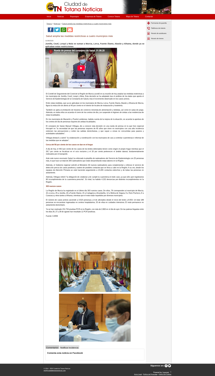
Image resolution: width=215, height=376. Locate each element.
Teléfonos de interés (158, 28)
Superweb (165, 372)
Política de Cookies (165, 374)
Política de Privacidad (150, 374)
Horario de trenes (157, 38)
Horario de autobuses (158, 33)
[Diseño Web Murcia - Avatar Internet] (170, 372)
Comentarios (52, 348)
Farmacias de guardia (159, 23)
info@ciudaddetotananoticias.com (55, 370)
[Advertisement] (95, 234)
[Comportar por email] (70, 30)
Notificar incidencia (69, 348)
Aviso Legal (138, 374)
